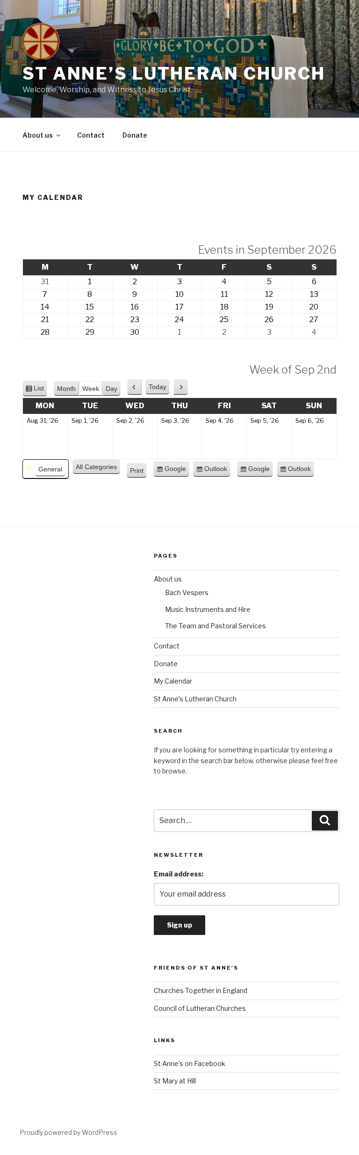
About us (37, 135)
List (39, 390)
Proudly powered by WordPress (68, 1132)
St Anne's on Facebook (189, 1063)
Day (111, 388)
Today (157, 386)
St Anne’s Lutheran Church (173, 73)
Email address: (178, 874)
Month (66, 388)
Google (175, 471)
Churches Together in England (200, 990)
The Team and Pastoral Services (215, 626)
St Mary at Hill (175, 1081)
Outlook (215, 471)
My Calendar (173, 681)
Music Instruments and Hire (208, 609)
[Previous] (134, 387)
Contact (91, 135)
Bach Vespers (186, 592)
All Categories (96, 467)
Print (138, 472)
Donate (134, 135)
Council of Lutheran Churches (200, 1008)
